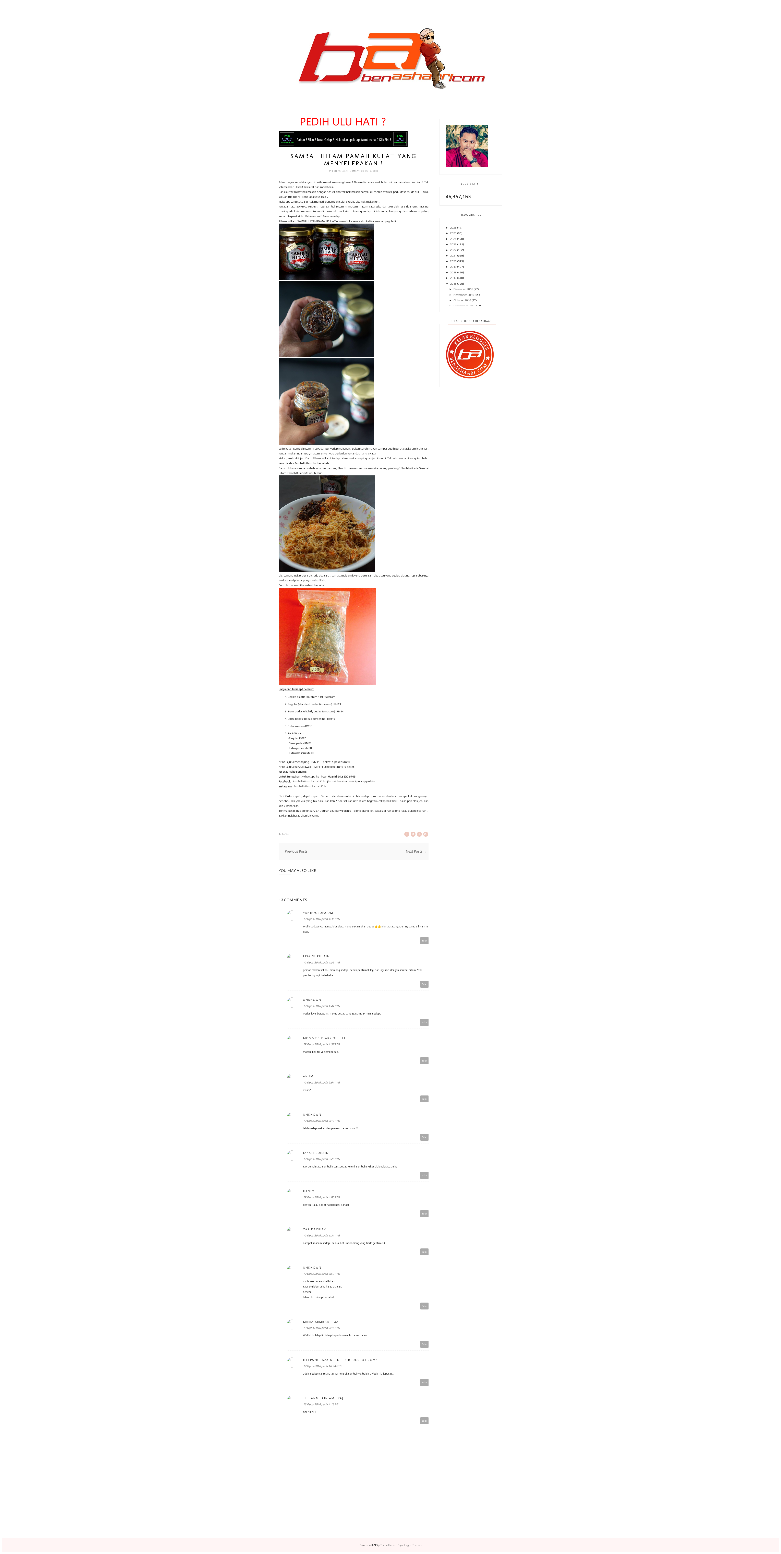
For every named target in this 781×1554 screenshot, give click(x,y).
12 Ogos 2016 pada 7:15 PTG (321, 1327)
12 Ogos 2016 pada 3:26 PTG (321, 1159)
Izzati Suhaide (317, 1153)
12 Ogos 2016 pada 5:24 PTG (321, 1235)
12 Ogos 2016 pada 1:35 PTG (321, 919)
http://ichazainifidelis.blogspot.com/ (340, 1360)
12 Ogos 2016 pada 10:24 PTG (322, 1366)
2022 (453, 250)
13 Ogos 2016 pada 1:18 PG (320, 1404)
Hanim (309, 1191)
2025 (453, 233)
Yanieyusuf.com (318, 913)
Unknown (312, 1000)
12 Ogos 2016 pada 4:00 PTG (321, 1197)
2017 (453, 278)
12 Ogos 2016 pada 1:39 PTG (321, 962)
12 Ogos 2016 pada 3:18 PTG (321, 1120)
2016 (453, 283)
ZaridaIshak (314, 1229)
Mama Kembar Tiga (320, 1322)
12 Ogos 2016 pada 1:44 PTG (321, 1006)
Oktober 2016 (462, 300)
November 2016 (464, 294)
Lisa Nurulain (316, 956)
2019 (453, 266)
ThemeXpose (387, 1544)
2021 (453, 255)
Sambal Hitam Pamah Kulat (309, 781)
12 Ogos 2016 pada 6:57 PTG (321, 1273)
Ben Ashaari (340, 171)
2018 (453, 272)
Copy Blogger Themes (409, 1544)
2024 (453, 238)
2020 (453, 261)
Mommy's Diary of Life (324, 1038)
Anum (308, 1076)
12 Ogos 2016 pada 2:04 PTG (321, 1082)
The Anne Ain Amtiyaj (323, 1398)
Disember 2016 (463, 289)
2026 (453, 227)
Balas (425, 940)
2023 (453, 244)
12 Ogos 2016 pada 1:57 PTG (321, 1044)
